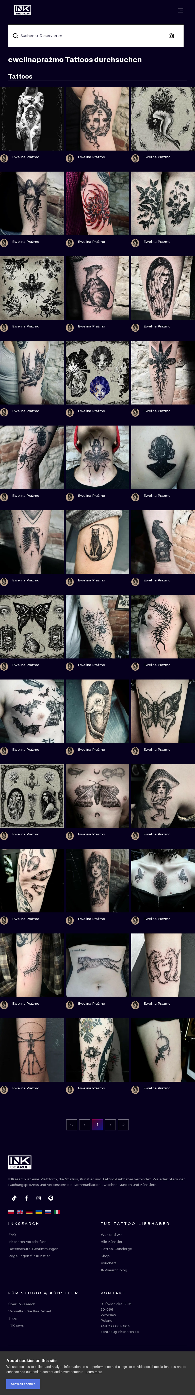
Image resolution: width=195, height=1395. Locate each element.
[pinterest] (51, 1198)
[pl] (11, 1212)
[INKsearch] (22, 10)
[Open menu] (181, 10)
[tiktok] (14, 1198)
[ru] (48, 1212)
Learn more (94, 1372)
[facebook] (26, 1198)
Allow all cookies (23, 1384)
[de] (29, 1212)
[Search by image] (171, 36)
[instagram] (38, 1198)
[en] (20, 1212)
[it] (57, 1212)
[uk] (39, 1212)
